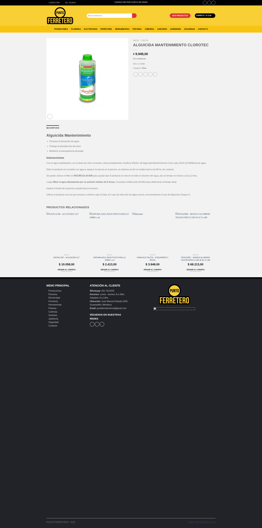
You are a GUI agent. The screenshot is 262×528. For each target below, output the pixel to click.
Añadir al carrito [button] (66, 270)
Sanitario (162, 29)
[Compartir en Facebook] (135, 74)
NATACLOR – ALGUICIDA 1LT (66, 257)
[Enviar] (134, 15)
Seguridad (189, 29)
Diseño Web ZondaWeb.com (202, 522)
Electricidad (90, 29)
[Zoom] (50, 116)
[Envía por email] (145, 74)
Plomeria (76, 29)
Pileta (145, 40)
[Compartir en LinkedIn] (155, 74)
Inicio (136, 40)
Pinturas (137, 29)
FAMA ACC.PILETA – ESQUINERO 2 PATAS (152, 258)
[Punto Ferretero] (64, 16)
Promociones (61, 29)
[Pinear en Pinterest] (150, 74)
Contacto (203, 29)
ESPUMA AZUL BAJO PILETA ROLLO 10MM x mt (109, 258)
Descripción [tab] (52, 128)
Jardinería (175, 29)
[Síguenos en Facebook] (205, 3)
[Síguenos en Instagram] (209, 3)
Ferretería (106, 29)
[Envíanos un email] (213, 3)
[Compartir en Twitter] (140, 74)
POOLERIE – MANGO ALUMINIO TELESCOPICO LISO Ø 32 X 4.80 (195, 258)
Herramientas (122, 29)
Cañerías (149, 29)
